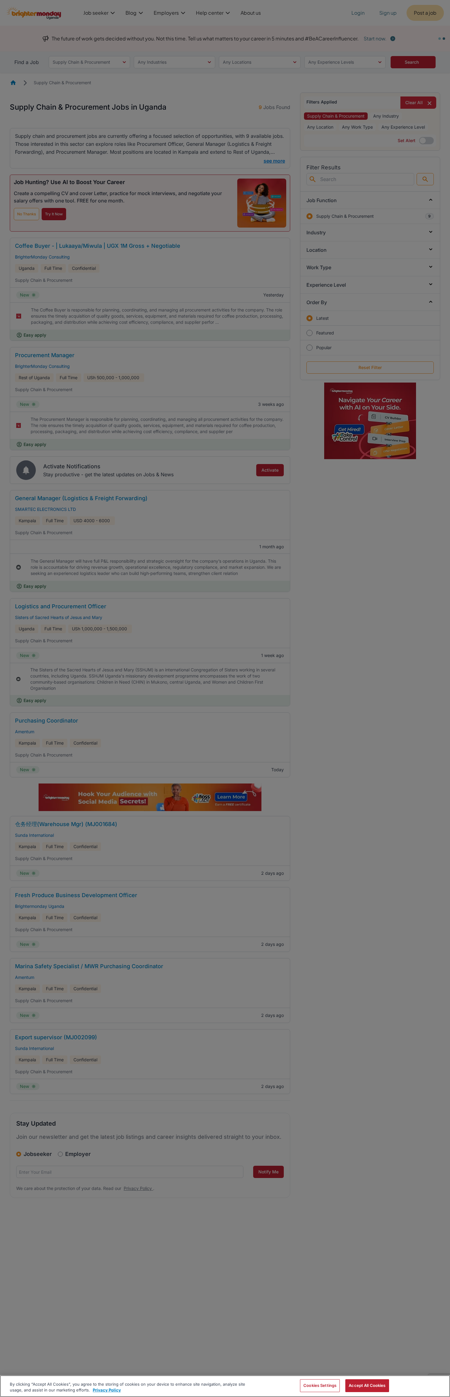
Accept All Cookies (367, 1385)
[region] (225, 1386)
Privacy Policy (107, 1390)
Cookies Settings (319, 1385)
